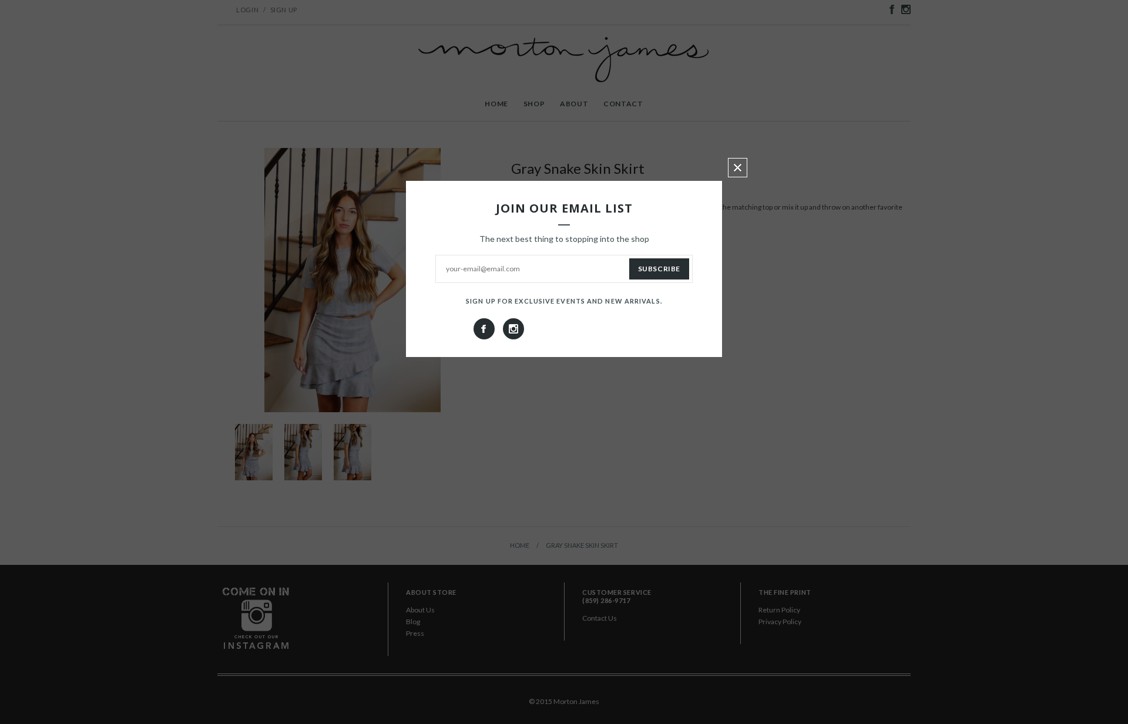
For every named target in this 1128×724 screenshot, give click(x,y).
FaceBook (484, 328)
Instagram (513, 328)
